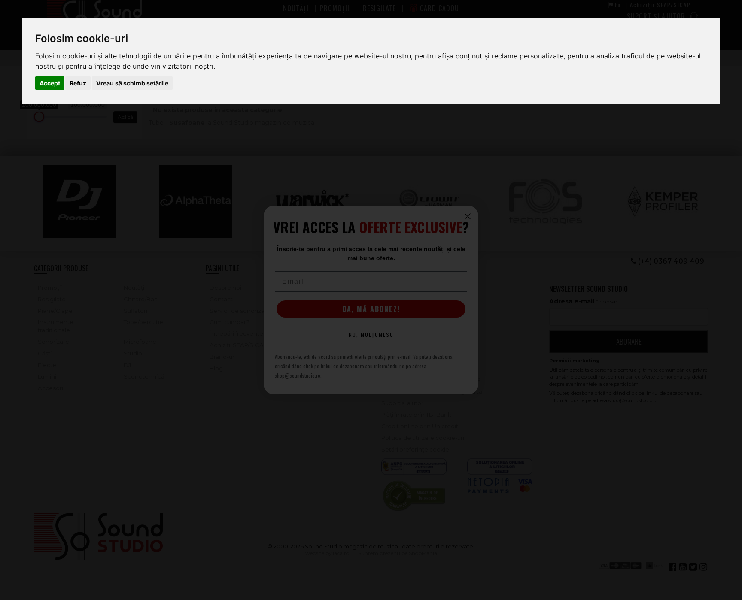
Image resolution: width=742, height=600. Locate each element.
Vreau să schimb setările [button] (132, 83)
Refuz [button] (78, 83)
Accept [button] (50, 83)
